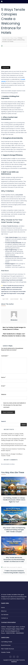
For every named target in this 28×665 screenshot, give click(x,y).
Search (3, 421)
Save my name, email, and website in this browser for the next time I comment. (14, 405)
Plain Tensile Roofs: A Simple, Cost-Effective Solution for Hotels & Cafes (13, 335)
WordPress (14, 661)
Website (3, 394)
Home (3, 607)
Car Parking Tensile (6, 642)
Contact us (4, 618)
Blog (21, 299)
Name (3, 377)
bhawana (14, 320)
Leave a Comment (14, 299)
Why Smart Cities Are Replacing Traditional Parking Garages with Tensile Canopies (13, 439)
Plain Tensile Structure (7, 649)
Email (3, 386)
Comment (4, 356)
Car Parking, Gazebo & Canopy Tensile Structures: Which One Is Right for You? (12, 434)
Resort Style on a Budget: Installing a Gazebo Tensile (11, 454)
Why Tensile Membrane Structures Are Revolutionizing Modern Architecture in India (13, 444)
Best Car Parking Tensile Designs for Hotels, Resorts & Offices (14, 328)
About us (3, 611)
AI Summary (5, 67)
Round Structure (6, 645)
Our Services (4, 614)
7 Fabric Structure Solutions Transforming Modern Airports (13, 449)
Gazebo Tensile (5, 652)
